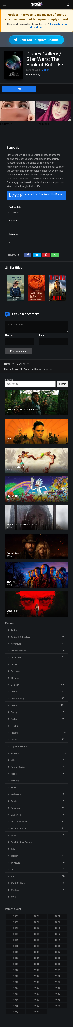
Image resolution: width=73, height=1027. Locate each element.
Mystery (15, 780)
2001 (36, 964)
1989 (36, 988)
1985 (57, 994)
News (13, 787)
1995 (36, 976)
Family (14, 712)
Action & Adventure (20, 637)
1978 (15, 1012)
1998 (36, 970)
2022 (36, 922)
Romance (15, 808)
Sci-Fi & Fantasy (19, 821)
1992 (36, 982)
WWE (13, 897)
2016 (36, 934)
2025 (36, 916)
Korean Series (18, 767)
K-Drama (15, 753)
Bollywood (16, 671)
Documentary (33, 74)
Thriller (14, 856)
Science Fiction (18, 828)
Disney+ (46, 70)
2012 (57, 940)
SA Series (16, 815)
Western (15, 890)
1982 (57, 1000)
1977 (36, 1012)
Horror (14, 739)
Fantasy (14, 719)
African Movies (18, 650)
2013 (36, 940)
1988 (57, 988)
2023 (15, 922)
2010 (36, 946)
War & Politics (18, 883)
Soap (13, 835)
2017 (15, 934)
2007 (36, 952)
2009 (57, 946)
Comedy (15, 685)
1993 (15, 982)
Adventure (16, 644)
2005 (15, 958)
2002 (15, 964)
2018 (57, 928)
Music (14, 774)
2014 (15, 940)
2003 (57, 958)
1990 (15, 988)
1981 (15, 1006)
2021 (57, 922)
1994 (57, 976)
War (13, 876)
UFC (13, 869)
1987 (15, 994)
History (14, 732)
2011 (15, 946)
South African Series (21, 842)
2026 (15, 916)
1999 (15, 970)
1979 (57, 1006)
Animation (16, 657)
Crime (14, 691)
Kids (13, 760)
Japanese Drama (19, 746)
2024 (57, 916)
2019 (36, 928)
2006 (57, 952)
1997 (57, 970)
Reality (14, 801)
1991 (57, 982)
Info (19, 89)
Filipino (14, 726)
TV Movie (15, 862)
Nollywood (16, 794)
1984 (15, 1000)
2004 (36, 958)
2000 (57, 964)
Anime (14, 664)
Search (9, 379)
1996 (15, 976)
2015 (57, 934)
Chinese (15, 678)
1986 (36, 994)
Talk (13, 849)
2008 (15, 952)
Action (14, 630)
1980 (36, 1006)
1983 (36, 1000)
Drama (14, 705)
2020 (15, 928)
